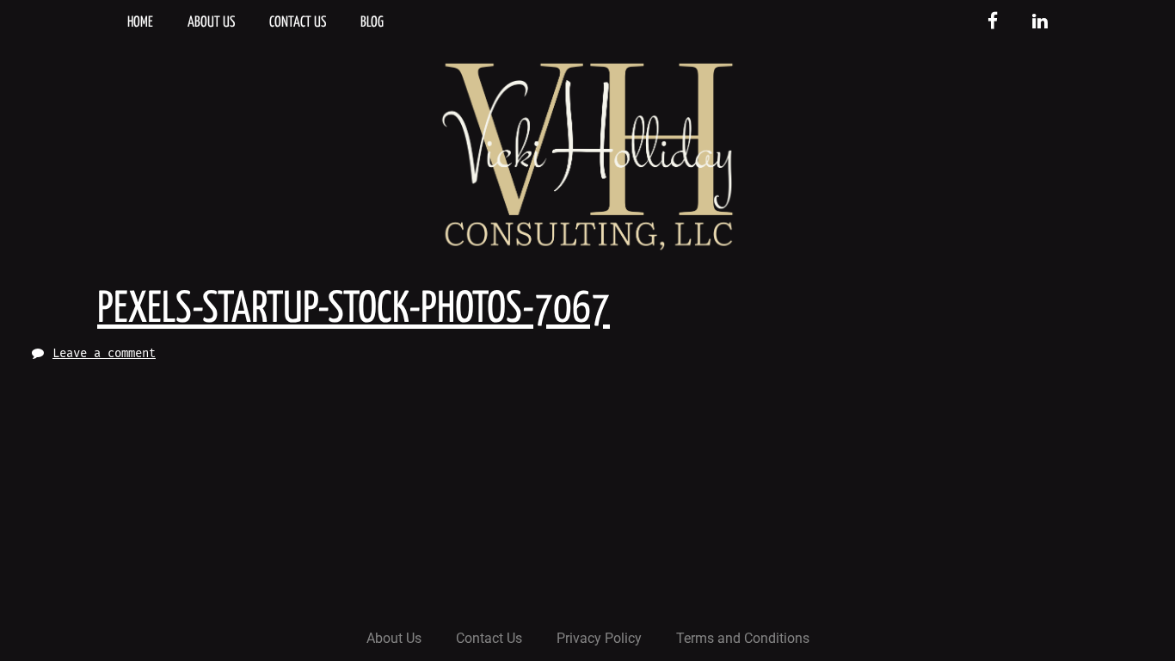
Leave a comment (104, 353)
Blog (372, 22)
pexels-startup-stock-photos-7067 (353, 309)
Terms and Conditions (742, 638)
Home (140, 22)
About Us (211, 22)
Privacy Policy (599, 638)
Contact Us (297, 22)
